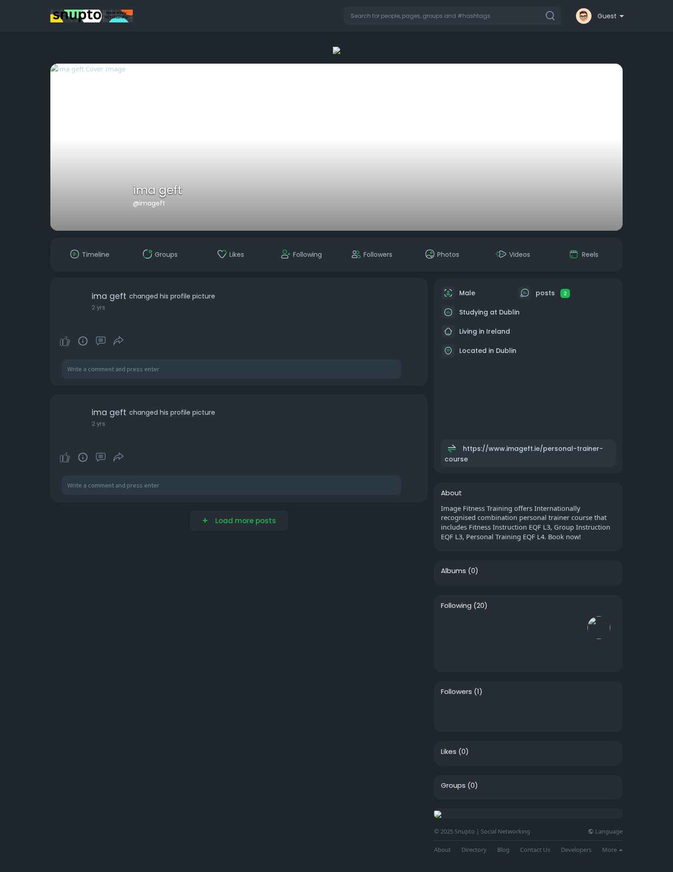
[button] (452, 16)
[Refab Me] (510, 627)
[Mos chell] (481, 627)
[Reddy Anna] (452, 627)
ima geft (157, 190)
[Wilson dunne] (540, 627)
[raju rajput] (569, 627)
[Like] (91, 341)
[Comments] (101, 341)
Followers (456, 691)
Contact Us (535, 850)
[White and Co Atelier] (452, 653)
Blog (503, 850)
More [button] (610, 849)
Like (65, 341)
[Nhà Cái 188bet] (452, 713)
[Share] (118, 341)
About (442, 850)
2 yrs (98, 307)
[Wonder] (83, 341)
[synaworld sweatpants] (510, 653)
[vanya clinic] (598, 627)
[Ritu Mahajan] (481, 653)
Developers (576, 850)
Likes (448, 751)
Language (608, 831)
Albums (453, 570)
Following (456, 605)
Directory (474, 850)
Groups (453, 785)
